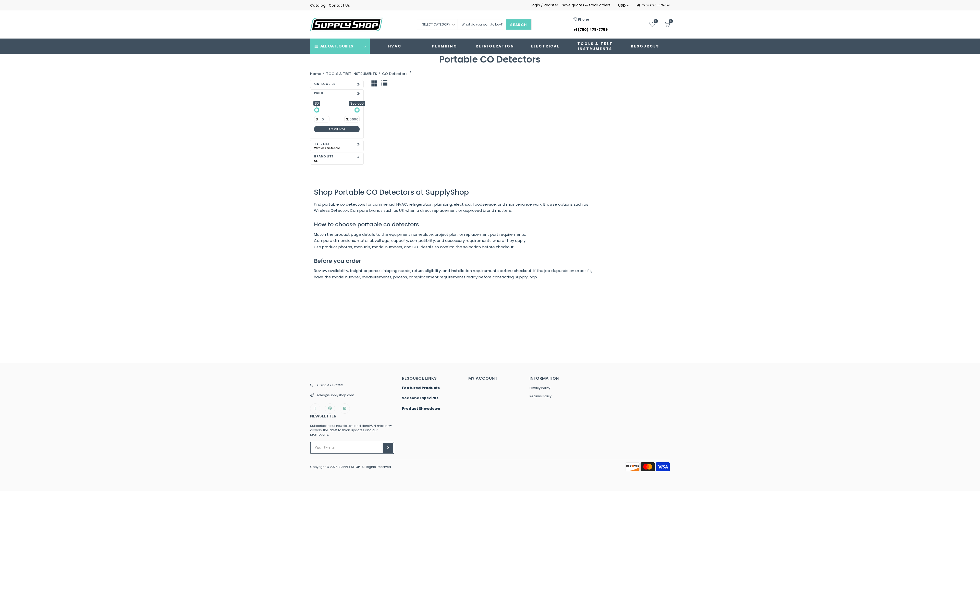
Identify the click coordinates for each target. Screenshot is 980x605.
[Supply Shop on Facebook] (315, 408)
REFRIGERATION (495, 46)
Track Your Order (656, 5)
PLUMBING (444, 46)
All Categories (336, 46)
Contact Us (339, 5)
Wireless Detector (327, 148)
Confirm (337, 129)
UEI (316, 161)
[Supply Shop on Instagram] (345, 408)
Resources (645, 46)
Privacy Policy (540, 388)
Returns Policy (541, 396)
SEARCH (518, 24)
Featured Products (421, 388)
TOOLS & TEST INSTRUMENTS (595, 46)
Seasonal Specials (420, 398)
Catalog (318, 5)
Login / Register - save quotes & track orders (570, 5)
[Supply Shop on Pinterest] (330, 408)
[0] (648, 24)
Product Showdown (421, 408)
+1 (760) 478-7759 (590, 29)
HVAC (394, 46)
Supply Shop (349, 467)
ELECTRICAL (545, 46)
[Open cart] (663, 24)
